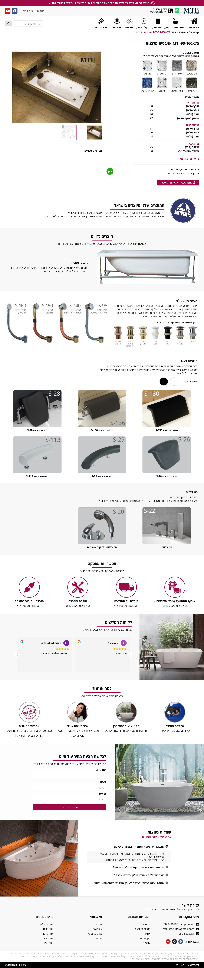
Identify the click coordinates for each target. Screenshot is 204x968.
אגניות (147, 959)
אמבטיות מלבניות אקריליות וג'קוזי (184, 959)
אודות (40, 11)
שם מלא (101, 769)
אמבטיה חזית (178, 953)
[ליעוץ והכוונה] (170, 11)
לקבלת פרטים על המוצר (184, 169)
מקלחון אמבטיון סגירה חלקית (23, 953)
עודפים (165, 959)
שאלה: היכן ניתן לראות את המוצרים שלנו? (139, 846)
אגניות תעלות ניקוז (164, 956)
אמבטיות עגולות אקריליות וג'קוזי (65, 956)
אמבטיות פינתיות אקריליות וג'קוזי (36, 956)
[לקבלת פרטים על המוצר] (109, 171)
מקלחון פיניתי (165, 953)
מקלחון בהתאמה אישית (98, 953)
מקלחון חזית (152, 953)
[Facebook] (14, 11)
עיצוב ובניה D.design (15, 965)
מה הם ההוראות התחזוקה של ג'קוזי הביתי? (138, 867)
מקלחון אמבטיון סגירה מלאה (49, 953)
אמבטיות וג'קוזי (136, 959)
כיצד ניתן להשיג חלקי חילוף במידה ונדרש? (139, 875)
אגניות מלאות (179, 956)
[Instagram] (174, 941)
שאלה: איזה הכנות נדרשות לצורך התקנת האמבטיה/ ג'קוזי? (129, 883)
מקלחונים (156, 959)
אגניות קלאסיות (148, 956)
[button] (188, 158)
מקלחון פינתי (81, 953)
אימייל (102, 794)
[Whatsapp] (177, 10)
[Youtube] (7, 11)
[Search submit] (8, 23)
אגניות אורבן (192, 956)
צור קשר (28, 11)
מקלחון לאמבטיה (138, 953)
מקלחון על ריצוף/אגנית (119, 953)
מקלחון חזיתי (68, 953)
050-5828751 (158, 12)
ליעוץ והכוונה (160, 9)
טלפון (102, 781)
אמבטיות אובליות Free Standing (125, 956)
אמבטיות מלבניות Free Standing (94, 956)
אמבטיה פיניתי (191, 953)
